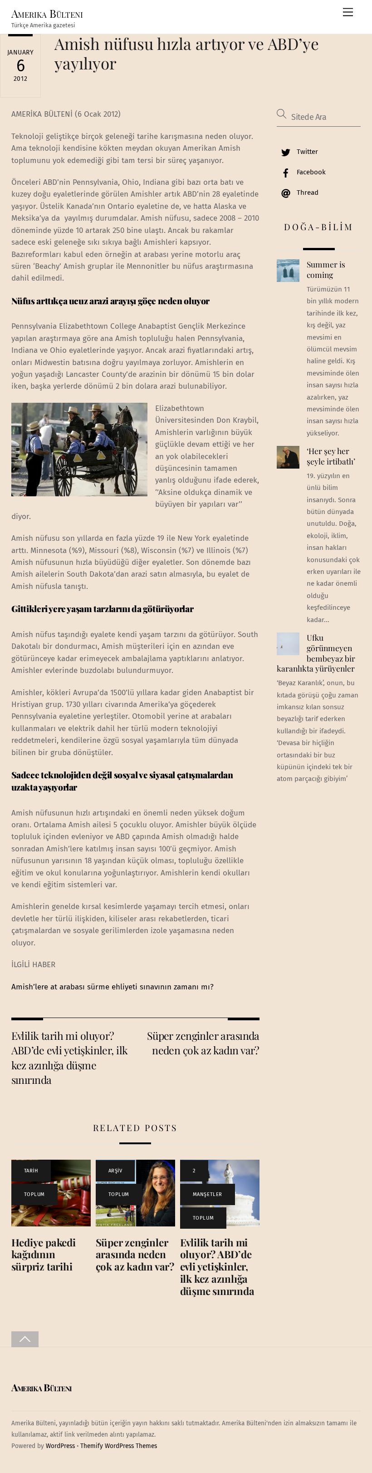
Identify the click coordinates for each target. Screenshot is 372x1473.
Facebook (310, 172)
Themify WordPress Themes (118, 1446)
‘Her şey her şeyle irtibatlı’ (331, 456)
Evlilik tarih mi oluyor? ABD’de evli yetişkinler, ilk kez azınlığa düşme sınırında (69, 1057)
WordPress (60, 1446)
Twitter (306, 152)
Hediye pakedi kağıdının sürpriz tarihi (43, 1255)
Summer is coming (326, 269)
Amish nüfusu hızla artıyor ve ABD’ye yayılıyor (186, 53)
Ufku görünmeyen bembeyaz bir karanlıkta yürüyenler (316, 653)
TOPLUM (34, 1194)
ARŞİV (115, 1171)
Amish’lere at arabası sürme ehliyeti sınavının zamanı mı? (112, 987)
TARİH (31, 1171)
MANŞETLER (207, 1194)
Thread (306, 192)
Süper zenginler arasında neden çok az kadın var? (203, 1042)
